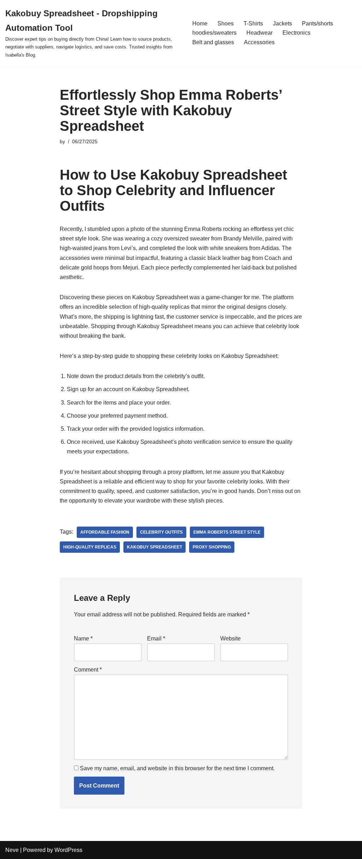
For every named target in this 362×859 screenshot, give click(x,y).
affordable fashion (104, 532)
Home (200, 24)
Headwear (259, 33)
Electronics (296, 33)
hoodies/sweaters (214, 33)
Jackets (282, 24)
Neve (12, 850)
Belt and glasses (213, 42)
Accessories (259, 42)
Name (83, 638)
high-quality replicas (89, 547)
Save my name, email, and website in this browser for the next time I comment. (177, 768)
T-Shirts (253, 24)
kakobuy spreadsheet (154, 547)
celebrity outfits (161, 532)
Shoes (225, 24)
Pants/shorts (317, 24)
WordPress (68, 850)
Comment (88, 670)
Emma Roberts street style (227, 532)
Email (156, 638)
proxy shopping (212, 547)
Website (230, 638)
